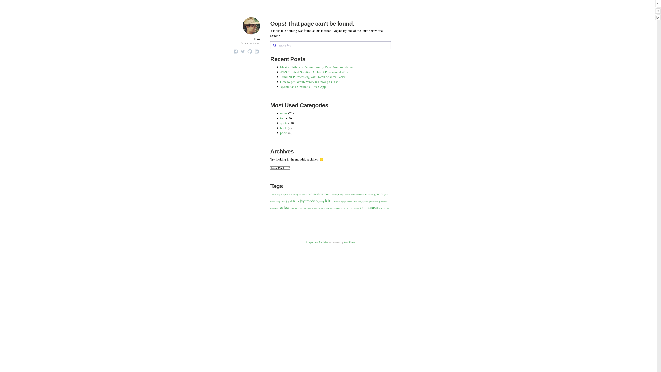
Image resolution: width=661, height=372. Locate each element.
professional (373, 201)
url (342, 208)
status (283, 113)
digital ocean (345, 194)
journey (321, 201)
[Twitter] (243, 50)
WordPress (349, 242)
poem (283, 133)
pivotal (366, 201)
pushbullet (274, 208)
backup (295, 194)
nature (349, 201)
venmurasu (369, 207)
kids (329, 200)
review (284, 207)
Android (273, 194)
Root (292, 208)
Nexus (355, 201)
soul (327, 208)
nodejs (360, 201)
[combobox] (330, 45)
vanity (356, 208)
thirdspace (336, 208)
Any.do (279, 194)
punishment (383, 201)
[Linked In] (257, 50)
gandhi (378, 194)
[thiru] (251, 35)
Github (272, 201)
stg (331, 208)
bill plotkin (303, 194)
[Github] (250, 50)
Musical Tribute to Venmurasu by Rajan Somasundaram (317, 67)
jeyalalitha (292, 201)
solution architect (318, 208)
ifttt (283, 201)
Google (278, 201)
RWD (297, 208)
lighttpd (343, 201)
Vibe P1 (382, 208)
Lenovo (337, 201)
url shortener (348, 208)
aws (290, 194)
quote (283, 123)
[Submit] (274, 45)
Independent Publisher (317, 242)
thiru (257, 39)
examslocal (369, 194)
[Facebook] (236, 50)
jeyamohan (309, 200)
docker (353, 194)
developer (335, 194)
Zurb (387, 208)
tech (282, 118)
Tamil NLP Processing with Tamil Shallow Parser (312, 77)
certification (315, 194)
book (283, 128)
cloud (327, 194)
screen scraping (305, 208)
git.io (386, 194)
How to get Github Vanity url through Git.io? (310, 82)
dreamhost (360, 194)
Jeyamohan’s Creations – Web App (303, 86)
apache (285, 194)
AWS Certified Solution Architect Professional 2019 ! (315, 72)
